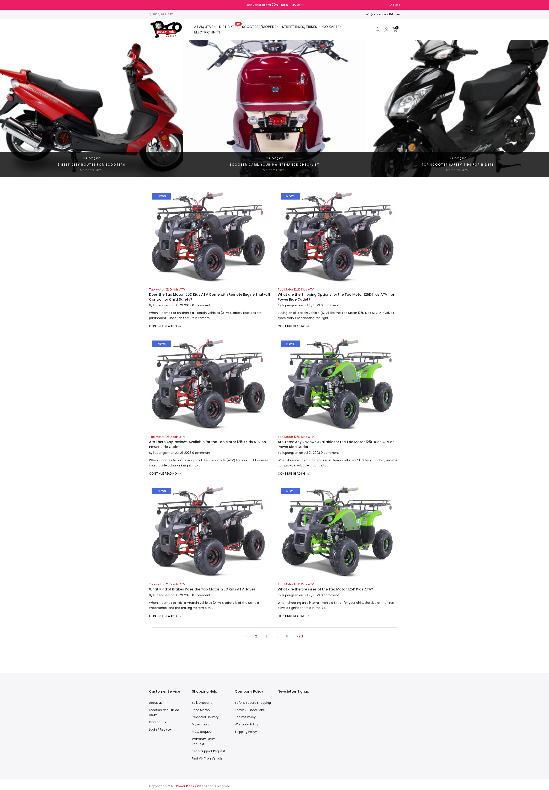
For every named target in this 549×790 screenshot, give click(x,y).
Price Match (201, 710)
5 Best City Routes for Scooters (91, 164)
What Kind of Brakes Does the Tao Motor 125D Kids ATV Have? (202, 589)
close (155, 5)
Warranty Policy (246, 724)
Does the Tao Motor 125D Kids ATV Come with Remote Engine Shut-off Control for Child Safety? (209, 297)
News (162, 196)
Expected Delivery (205, 717)
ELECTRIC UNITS (207, 32)
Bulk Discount (202, 703)
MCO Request (202, 731)
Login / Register (160, 729)
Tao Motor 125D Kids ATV (167, 289)
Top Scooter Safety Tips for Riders (457, 164)
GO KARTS (330, 26)
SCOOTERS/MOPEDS (259, 26)
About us (155, 703)
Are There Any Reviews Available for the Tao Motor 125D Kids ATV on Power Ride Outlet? (207, 444)
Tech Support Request (208, 751)
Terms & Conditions (250, 710)
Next (300, 636)
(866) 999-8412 (163, 14)
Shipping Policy (246, 731)
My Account (201, 724)
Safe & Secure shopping (253, 703)
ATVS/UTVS (203, 26)
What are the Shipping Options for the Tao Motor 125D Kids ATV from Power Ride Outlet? (337, 297)
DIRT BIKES (229, 26)
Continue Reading (163, 326)
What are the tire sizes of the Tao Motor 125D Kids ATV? (325, 589)
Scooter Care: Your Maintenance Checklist (274, 164)
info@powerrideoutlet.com (382, 14)
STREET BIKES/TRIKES (299, 26)
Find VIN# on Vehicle (207, 758)
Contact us (157, 722)
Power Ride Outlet (189, 786)
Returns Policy (245, 717)
